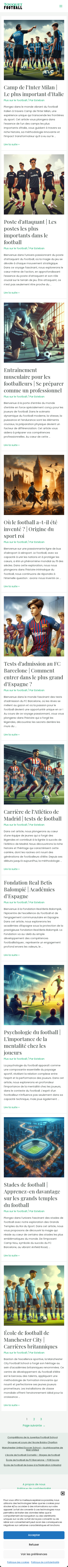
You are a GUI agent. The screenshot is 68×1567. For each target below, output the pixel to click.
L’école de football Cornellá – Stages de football (32, 1455)
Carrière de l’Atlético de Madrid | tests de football (33, 815)
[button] (63, 1493)
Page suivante (34, 1425)
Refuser (34, 1544)
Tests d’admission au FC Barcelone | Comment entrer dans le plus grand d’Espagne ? (33, 673)
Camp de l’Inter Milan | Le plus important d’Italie (34, 90)
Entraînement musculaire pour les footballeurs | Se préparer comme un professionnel (34, 380)
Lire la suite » (12, 144)
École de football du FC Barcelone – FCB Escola (32, 1460)
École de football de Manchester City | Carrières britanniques (31, 1339)
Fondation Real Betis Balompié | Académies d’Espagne (29, 889)
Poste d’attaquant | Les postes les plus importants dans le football (30, 232)
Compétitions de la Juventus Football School (32, 1437)
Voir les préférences (34, 1554)
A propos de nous (34, 1484)
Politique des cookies (18, 1562)
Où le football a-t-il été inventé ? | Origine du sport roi (30, 529)
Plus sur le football (15, 100)
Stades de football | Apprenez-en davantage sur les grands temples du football (32, 1194)
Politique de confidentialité (45, 1562)
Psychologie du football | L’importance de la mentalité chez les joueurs (32, 1042)
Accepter (34, 1535)
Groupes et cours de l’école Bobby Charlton (32, 1442)
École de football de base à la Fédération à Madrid (32, 1465)
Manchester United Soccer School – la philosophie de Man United (32, 1449)
